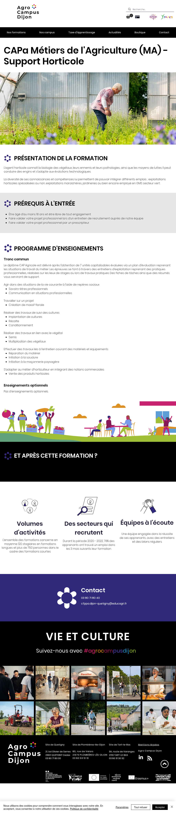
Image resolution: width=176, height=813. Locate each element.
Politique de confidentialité (84, 808)
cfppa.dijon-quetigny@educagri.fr (104, 604)
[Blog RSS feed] (149, 758)
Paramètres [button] (122, 807)
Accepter (160, 807)
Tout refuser (140, 807)
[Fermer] (172, 807)
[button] (129, 16)
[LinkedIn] (141, 757)
